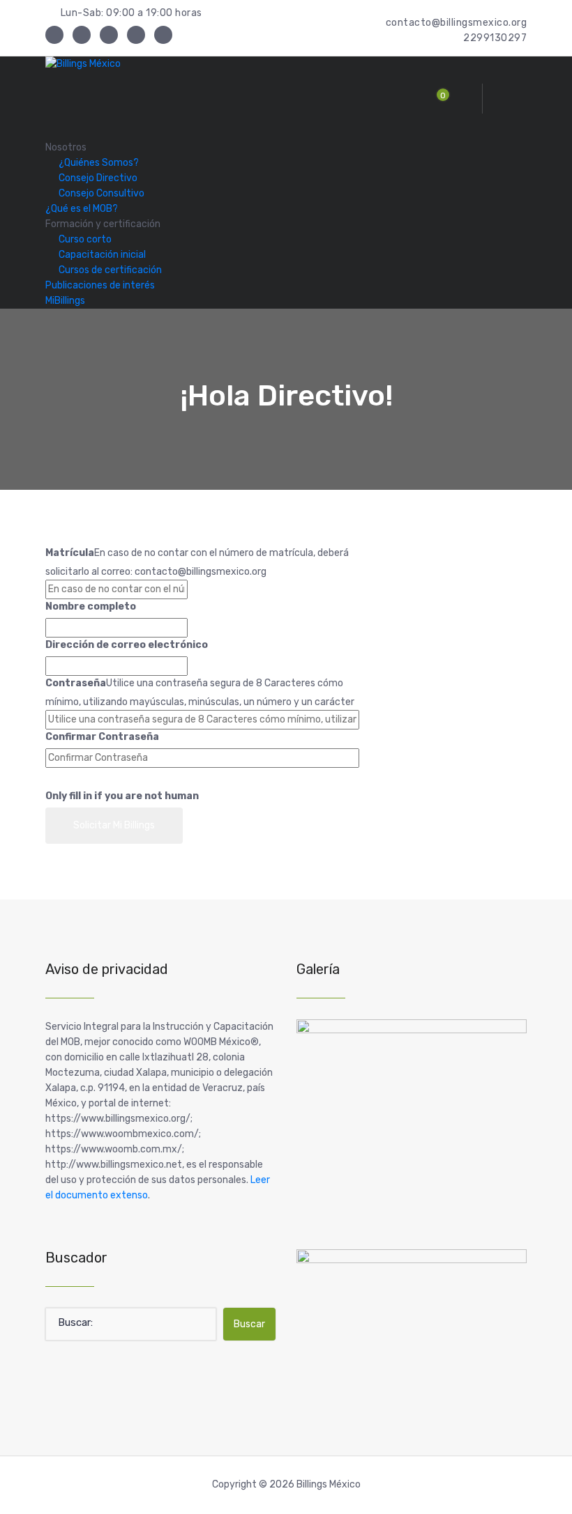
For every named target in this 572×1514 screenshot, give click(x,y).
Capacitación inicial (102, 255)
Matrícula (69, 553)
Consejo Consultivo (101, 193)
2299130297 (495, 38)
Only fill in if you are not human (122, 796)
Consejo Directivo (98, 178)
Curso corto (85, 239)
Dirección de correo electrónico (126, 645)
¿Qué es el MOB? (81, 209)
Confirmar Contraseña (102, 737)
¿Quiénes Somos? (99, 163)
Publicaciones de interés (100, 285)
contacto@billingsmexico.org (456, 23)
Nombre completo (90, 606)
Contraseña (75, 683)
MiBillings (65, 301)
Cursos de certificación (110, 270)
